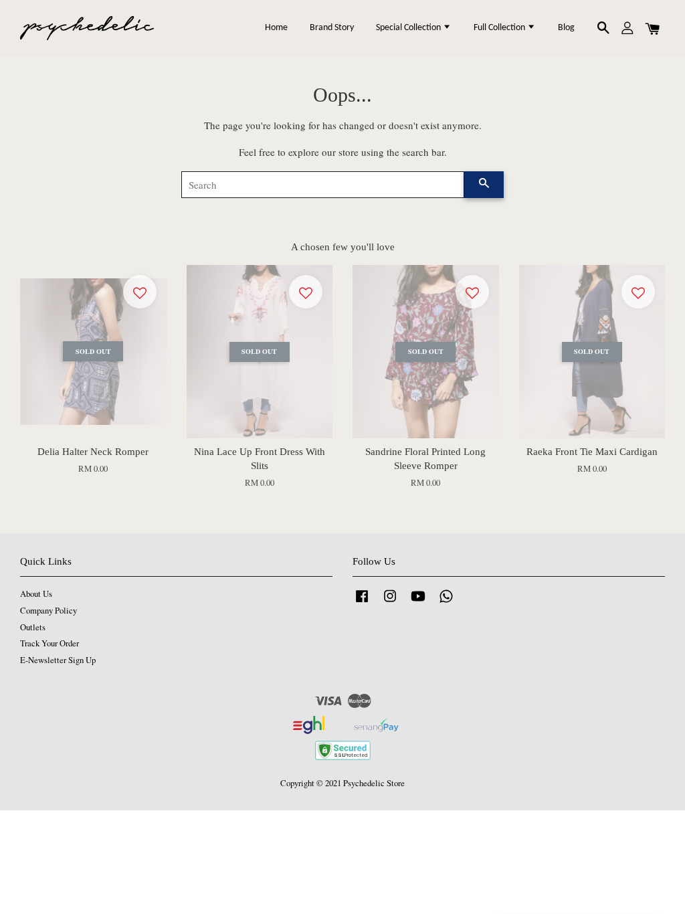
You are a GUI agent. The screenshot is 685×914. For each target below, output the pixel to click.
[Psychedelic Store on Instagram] (390, 602)
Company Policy (48, 610)
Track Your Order (49, 643)
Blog (566, 28)
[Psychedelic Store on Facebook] (362, 602)
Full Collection (500, 28)
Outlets (32, 627)
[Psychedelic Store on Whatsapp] (446, 602)
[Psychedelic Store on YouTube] (418, 602)
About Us (36, 594)
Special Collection (409, 28)
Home (276, 28)
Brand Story (332, 28)
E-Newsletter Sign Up (58, 660)
